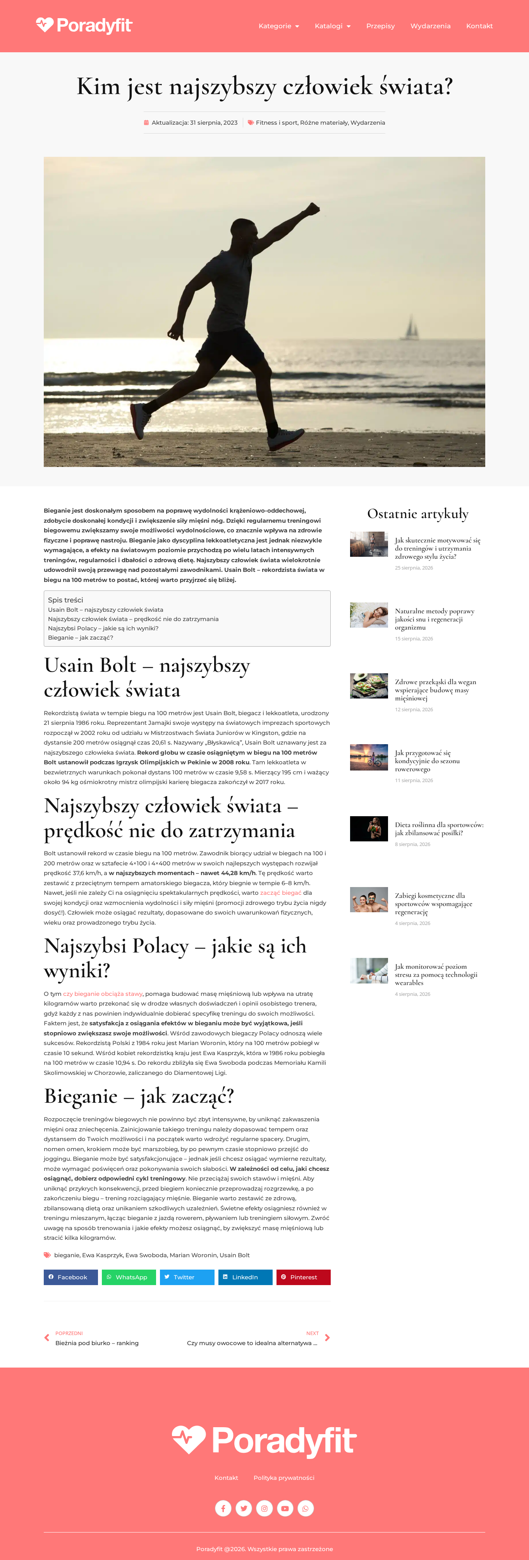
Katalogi (329, 26)
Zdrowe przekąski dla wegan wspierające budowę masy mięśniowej (435, 689)
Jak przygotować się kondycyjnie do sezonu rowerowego (427, 760)
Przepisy (380, 26)
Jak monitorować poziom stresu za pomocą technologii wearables (436, 974)
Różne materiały (324, 122)
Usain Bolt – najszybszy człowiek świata (105, 609)
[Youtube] (285, 1508)
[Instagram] (264, 1508)
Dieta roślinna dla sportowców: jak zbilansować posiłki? (439, 828)
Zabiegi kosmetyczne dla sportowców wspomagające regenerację (433, 903)
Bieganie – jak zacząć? (80, 637)
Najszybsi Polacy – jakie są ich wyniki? (103, 628)
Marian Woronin (193, 1255)
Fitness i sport (276, 122)
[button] (71, 1277)
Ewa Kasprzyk (102, 1255)
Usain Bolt (235, 1255)
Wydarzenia (430, 26)
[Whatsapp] (305, 1508)
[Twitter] (243, 1508)
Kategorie (275, 26)
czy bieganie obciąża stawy (103, 993)
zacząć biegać (281, 892)
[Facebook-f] (223, 1508)
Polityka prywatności (284, 1477)
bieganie (66, 1255)
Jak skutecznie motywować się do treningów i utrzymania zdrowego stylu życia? (438, 548)
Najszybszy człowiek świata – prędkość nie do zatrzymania (133, 619)
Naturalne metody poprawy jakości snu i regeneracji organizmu (434, 619)
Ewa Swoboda (146, 1255)
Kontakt (479, 26)
